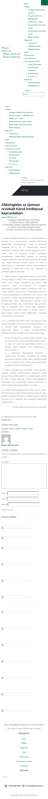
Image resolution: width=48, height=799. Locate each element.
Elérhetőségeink (34, 82)
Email (31, 429)
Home (26, 4)
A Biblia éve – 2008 (35, 22)
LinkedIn (18, 429)
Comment (5, 462)
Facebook (5, 429)
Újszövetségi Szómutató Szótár (20, 124)
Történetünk (32, 43)
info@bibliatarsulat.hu (34, 786)
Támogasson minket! (32, 61)
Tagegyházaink (33, 86)
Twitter (11, 429)
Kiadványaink (29, 55)
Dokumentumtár (30, 58)
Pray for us (32, 76)
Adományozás (33, 67)
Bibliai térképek (33, 37)
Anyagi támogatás (34, 64)
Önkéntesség (33, 73)
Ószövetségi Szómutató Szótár (20, 121)
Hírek (26, 52)
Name (4, 493)
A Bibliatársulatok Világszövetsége (21, 137)
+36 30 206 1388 (14, 786)
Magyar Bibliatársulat (9, 217)
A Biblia (27, 7)
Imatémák (31, 70)
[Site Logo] (6, 49)
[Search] (24, 98)
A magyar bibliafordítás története (21, 112)
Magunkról (28, 40)
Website (4, 504)
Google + (24, 429)
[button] (27, 91)
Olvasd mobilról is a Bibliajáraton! (21, 115)
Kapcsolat (28, 79)
